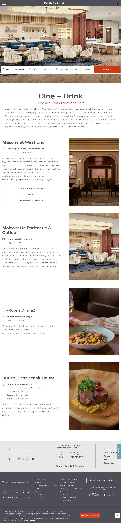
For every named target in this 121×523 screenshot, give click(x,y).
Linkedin (28, 459)
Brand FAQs (65, 500)
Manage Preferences (90, 515)
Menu (4, 3)
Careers (37, 482)
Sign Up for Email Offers (102, 480)
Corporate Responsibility (45, 485)
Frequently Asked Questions (70, 466)
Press (36, 488)
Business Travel (67, 482)
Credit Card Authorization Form (69, 495)
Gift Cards (38, 497)
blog (9, 459)
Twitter (11, 492)
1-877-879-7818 (76, 457)
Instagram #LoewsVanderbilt (23, 459)
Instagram (17, 492)
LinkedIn (23, 492)
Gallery (107, 456)
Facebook (14, 459)
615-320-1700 (60, 456)
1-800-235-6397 (23, 498)
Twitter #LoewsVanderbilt (19, 459)
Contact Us (39, 479)
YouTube (33, 459)
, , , (70, 446)
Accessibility (109, 449)
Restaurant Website (31, 201)
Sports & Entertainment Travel (71, 489)
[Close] (117, 515)
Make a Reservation (31, 189)
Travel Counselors (68, 485)
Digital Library (40, 494)
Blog (36, 491)
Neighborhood (110, 452)
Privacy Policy (29, 520)
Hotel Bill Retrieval (69, 479)
